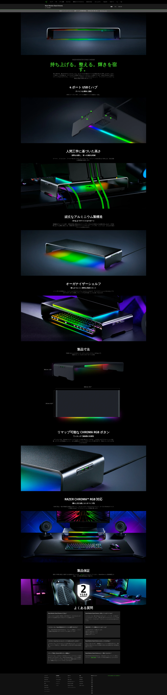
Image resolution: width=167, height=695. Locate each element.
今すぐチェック (103, 10)
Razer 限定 (46, 685)
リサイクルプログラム (72, 687)
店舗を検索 (93, 657)
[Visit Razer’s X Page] (92, 684)
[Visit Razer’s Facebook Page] (92, 678)
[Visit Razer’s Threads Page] (92, 682)
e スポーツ (58, 683)
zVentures (81, 683)
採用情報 (81, 679)
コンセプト (58, 681)
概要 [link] (111, 6)
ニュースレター (47, 691)
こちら (81, 574)
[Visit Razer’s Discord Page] (92, 693)
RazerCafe (46, 679)
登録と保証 (70, 679)
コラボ (57, 685)
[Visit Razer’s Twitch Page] (92, 691)
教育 (45, 683)
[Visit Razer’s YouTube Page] (92, 686)
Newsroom (81, 681)
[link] (46, 1)
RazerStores (46, 677)
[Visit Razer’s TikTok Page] (92, 689)
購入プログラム (47, 681)
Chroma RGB (58, 679)
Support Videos (70, 685)
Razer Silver (46, 687)
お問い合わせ (81, 685)
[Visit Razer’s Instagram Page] (92, 680)
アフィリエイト (47, 689)
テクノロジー (58, 677)
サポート (69, 677)
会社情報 (81, 677)
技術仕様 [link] (120, 6)
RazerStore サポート (71, 681)
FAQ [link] (115, 6)
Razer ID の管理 (70, 683)
